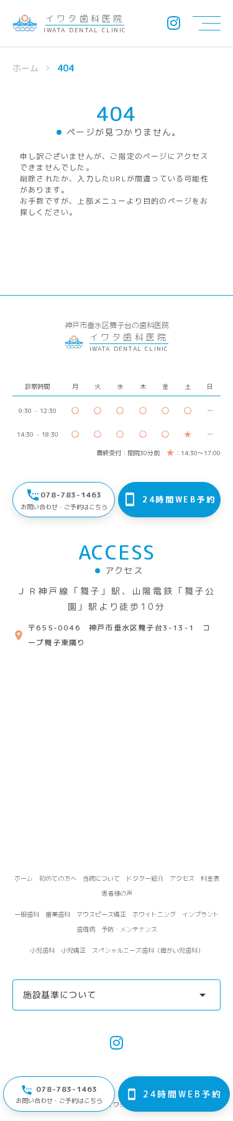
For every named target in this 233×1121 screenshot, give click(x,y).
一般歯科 (26, 914)
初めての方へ (57, 878)
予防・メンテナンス (129, 929)
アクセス (182, 878)
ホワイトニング (154, 914)
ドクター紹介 (144, 878)
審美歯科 (57, 914)
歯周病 (85, 929)
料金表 (210, 878)
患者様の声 (116, 893)
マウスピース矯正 (101, 914)
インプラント (200, 914)
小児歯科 (42, 950)
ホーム (25, 68)
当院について (101, 878)
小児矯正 (73, 950)
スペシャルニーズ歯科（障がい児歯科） (148, 950)
